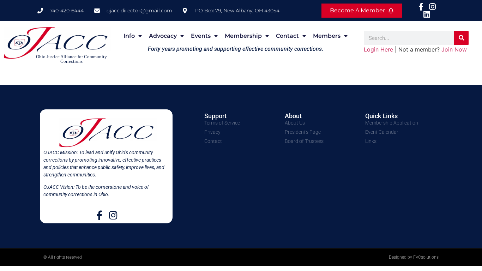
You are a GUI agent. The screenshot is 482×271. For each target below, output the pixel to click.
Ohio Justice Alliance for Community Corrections (71, 59)
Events (201, 35)
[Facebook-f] (99, 215)
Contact (287, 35)
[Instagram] (113, 215)
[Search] (461, 38)
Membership (243, 35)
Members (327, 35)
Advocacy (163, 35)
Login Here (378, 49)
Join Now (454, 49)
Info (129, 35)
